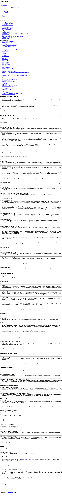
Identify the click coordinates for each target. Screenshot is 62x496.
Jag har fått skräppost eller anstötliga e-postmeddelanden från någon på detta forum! (15, 72)
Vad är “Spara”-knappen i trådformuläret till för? (9, 49)
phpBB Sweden (10, 492)
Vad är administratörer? (5, 62)
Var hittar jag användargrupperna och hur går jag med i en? (11, 65)
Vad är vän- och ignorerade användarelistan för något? (10, 74)
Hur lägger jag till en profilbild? (7, 37)
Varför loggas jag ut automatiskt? (7, 29)
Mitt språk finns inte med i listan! (7, 35)
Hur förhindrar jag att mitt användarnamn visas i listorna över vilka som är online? (15, 33)
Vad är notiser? (4, 58)
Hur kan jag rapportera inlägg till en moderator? (9, 48)
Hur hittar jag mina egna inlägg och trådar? (9, 81)
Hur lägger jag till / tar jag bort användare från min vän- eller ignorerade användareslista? (16, 75)
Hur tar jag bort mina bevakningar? (7, 86)
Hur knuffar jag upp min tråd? (6, 51)
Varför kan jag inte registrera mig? (7, 25)
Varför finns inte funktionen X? (6, 92)
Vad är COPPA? (4, 24)
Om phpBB (13, 460)
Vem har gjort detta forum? (6, 91)
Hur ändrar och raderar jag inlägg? (7, 42)
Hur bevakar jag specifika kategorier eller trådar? (9, 84)
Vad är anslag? (4, 57)
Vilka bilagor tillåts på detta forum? (7, 88)
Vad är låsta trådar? (5, 59)
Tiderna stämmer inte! (5, 34)
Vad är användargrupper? (6, 64)
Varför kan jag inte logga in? (6, 26)
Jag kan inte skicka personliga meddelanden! (9, 70)
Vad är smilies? (4, 55)
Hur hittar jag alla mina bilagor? (7, 89)
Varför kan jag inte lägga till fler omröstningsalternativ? (10, 44)
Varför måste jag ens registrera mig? (7, 23)
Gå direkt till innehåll (3, 5)
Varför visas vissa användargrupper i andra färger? (10, 66)
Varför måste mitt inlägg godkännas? (8, 50)
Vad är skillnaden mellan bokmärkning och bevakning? (10, 83)
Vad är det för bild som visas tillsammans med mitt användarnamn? (12, 36)
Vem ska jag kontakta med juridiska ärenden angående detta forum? (13, 93)
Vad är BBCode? (4, 53)
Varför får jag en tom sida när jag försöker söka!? (9, 79)
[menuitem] (7, 11)
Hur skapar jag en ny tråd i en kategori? (8, 41)
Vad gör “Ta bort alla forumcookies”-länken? (9, 30)
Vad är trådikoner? (5, 60)
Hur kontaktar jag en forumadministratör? (8, 94)
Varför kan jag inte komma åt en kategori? (8, 46)
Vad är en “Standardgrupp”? (6, 67)
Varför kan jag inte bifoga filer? (7, 47)
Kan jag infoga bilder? (5, 56)
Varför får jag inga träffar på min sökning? (8, 78)
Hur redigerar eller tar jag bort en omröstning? (9, 45)
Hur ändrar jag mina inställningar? (7, 32)
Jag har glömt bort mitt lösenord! (7, 28)
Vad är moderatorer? (5, 63)
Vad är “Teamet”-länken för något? (7, 68)
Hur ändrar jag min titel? (6, 38)
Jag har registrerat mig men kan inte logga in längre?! (10, 27)
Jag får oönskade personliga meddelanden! (9, 71)
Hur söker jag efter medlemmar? (7, 80)
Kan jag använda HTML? (6, 54)
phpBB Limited (27, 459)
